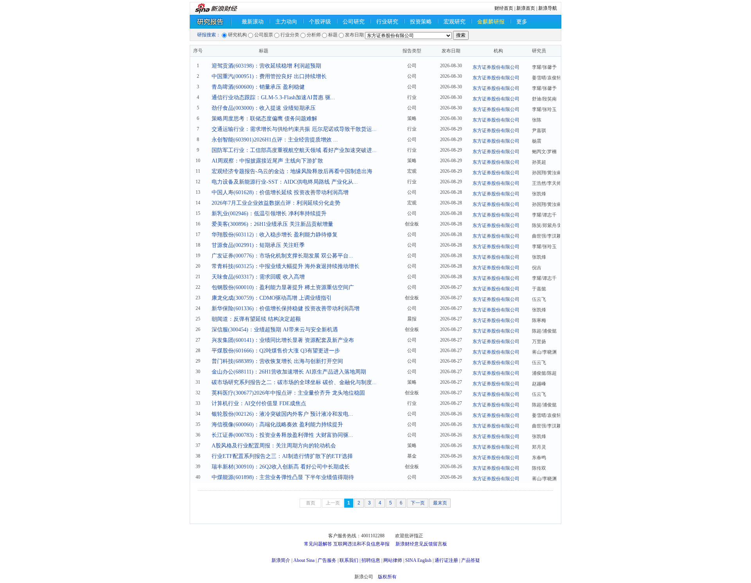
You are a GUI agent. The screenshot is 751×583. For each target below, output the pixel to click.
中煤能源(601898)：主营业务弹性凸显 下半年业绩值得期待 (283, 477)
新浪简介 (280, 560)
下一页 (418, 503)
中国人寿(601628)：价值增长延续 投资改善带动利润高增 (280, 192)
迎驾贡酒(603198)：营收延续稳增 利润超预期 (266, 66)
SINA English (418, 560)
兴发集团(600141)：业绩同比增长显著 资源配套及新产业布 (283, 340)
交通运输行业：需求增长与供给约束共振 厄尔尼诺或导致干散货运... (294, 129)
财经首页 (503, 8)
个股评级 (320, 22)
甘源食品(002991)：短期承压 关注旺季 (258, 245)
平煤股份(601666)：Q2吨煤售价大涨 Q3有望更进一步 (276, 351)
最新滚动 (253, 22)
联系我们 (349, 560)
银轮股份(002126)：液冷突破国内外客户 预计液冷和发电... (282, 414)
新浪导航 (547, 8)
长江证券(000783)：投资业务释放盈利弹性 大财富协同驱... (282, 435)
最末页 (440, 503)
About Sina (303, 560)
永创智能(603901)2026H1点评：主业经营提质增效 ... (275, 140)
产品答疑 (470, 560)
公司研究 (354, 22)
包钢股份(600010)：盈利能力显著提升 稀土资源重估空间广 (283, 287)
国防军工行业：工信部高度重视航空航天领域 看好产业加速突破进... (294, 150)
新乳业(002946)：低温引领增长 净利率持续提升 (269, 213)
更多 (521, 22)
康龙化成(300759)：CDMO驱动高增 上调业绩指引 (272, 298)
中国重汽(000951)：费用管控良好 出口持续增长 (269, 76)
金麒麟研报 (491, 22)
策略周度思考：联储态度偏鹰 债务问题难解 (264, 119)
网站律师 (392, 560)
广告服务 (327, 560)
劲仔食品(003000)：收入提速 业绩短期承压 (264, 108)
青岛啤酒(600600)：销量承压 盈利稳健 (258, 87)
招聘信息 (370, 560)
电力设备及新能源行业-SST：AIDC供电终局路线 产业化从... (285, 182)
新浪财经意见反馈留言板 (421, 544)
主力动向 (286, 22)
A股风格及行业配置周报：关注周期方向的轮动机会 (274, 446)
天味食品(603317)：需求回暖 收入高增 (258, 277)
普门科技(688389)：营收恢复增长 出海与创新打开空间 (277, 361)
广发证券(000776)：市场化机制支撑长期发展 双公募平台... (282, 256)
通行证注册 (446, 560)
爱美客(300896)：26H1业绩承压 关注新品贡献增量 (272, 224)
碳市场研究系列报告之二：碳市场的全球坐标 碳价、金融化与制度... (294, 382)
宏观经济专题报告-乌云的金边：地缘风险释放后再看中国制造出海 (292, 171)
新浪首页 (525, 8)
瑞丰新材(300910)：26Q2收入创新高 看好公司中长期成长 (281, 467)
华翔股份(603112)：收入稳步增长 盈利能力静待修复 (275, 235)
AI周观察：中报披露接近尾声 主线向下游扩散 (267, 161)
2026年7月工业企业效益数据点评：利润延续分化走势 (276, 203)
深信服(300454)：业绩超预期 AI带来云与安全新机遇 (275, 330)
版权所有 (387, 576)
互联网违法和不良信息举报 (361, 544)
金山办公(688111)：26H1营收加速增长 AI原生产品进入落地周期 (289, 372)
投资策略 (421, 22)
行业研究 (387, 22)
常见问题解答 (318, 544)
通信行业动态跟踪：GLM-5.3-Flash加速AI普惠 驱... (273, 97)
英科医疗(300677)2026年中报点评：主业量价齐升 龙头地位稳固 (288, 393)
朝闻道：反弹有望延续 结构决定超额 (256, 319)
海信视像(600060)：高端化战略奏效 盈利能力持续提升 (277, 424)
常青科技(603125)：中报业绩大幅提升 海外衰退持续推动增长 (285, 266)
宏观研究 (454, 22)
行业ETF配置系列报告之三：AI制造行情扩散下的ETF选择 (282, 456)
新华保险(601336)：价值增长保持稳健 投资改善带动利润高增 (285, 308)
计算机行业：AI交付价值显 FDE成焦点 (259, 403)
